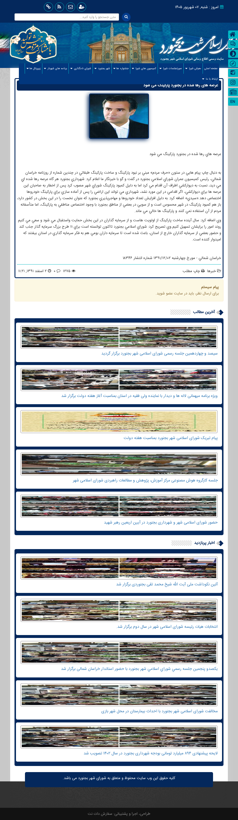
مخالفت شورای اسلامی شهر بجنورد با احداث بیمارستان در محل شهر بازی (159, 711)
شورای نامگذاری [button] (82, 68)
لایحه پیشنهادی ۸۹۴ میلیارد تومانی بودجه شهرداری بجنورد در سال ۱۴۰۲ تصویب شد (151, 753)
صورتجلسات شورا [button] (172, 68)
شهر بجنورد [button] (103, 68)
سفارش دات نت (100, 814)
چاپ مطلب (192, 271)
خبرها (211, 271)
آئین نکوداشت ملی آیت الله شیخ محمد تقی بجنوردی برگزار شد (167, 584)
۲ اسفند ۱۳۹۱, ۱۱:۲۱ (32, 271)
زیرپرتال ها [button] (35, 68)
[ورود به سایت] (81, 7)
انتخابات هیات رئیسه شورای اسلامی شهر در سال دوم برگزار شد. (167, 626)
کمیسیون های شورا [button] (145, 68)
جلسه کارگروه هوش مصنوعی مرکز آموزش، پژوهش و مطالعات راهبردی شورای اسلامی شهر (145, 480)
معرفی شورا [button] (194, 68)
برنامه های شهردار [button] (57, 68)
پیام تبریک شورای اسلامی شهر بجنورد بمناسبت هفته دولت (171, 438)
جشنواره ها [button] (122, 68)
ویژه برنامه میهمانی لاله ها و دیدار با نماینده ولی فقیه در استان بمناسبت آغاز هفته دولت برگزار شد (139, 396)
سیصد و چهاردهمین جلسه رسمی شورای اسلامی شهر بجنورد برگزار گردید (159, 353)
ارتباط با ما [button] (211, 79)
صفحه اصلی (210, 68)
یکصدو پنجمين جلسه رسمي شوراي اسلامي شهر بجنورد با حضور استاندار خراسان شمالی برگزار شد (139, 669)
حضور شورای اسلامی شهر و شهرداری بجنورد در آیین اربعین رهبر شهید (161, 522)
